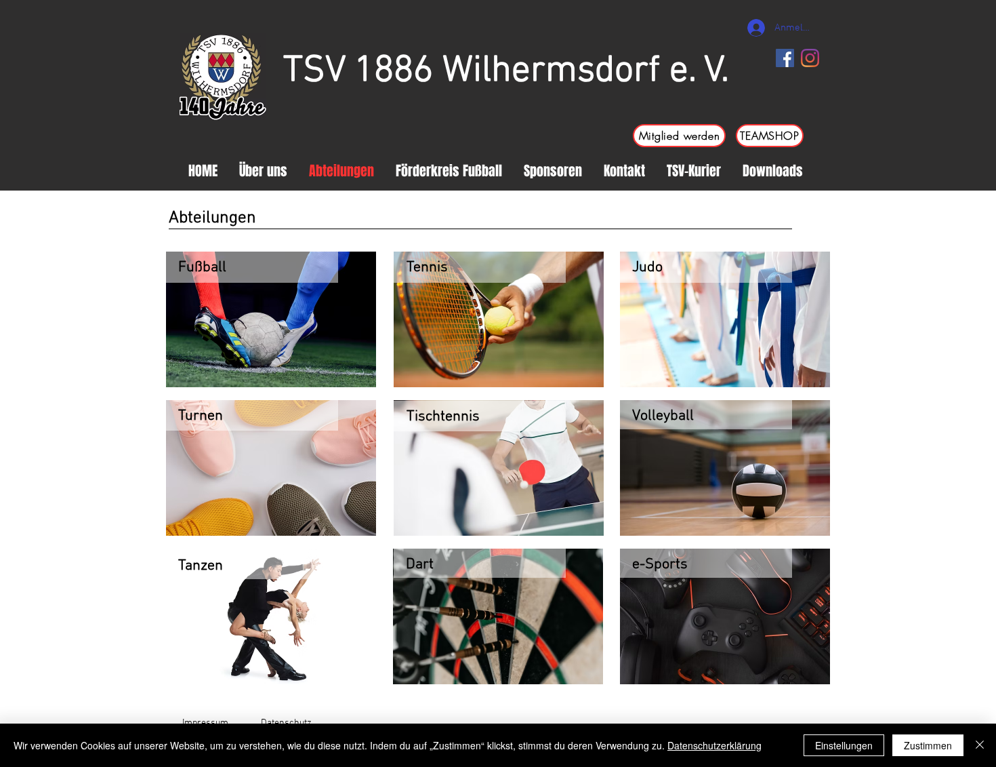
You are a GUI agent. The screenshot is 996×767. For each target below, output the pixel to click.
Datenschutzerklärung (714, 745)
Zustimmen (928, 745)
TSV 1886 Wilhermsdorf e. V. (506, 71)
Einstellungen (844, 745)
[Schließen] (980, 745)
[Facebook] (785, 58)
